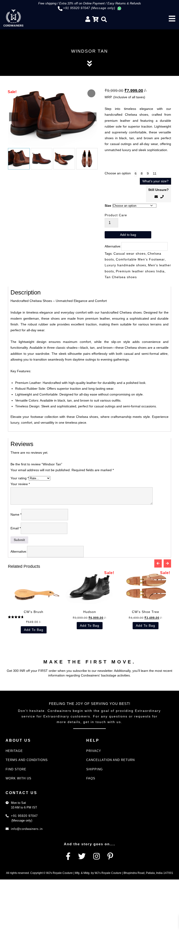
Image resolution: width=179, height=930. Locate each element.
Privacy (93, 751)
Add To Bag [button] (24, 630)
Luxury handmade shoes (125, 265)
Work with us (18, 778)
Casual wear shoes (130, 253)
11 (154, 173)
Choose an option (118, 173)
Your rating (19, 478)
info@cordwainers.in (27, 829)
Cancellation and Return (110, 760)
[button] (92, 116)
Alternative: (113, 246)
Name (15, 514)
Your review (20, 484)
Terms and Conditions (27, 760)
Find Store (16, 769)
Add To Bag (80, 625)
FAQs (90, 778)
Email (15, 528)
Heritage (14, 751)
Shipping (94, 769)
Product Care (116, 215)
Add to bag (128, 235)
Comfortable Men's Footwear (140, 259)
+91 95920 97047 (24, 816)
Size (108, 205)
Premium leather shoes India (140, 271)
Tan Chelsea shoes (121, 277)
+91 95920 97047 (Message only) (89, 8)
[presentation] (158, 563)
